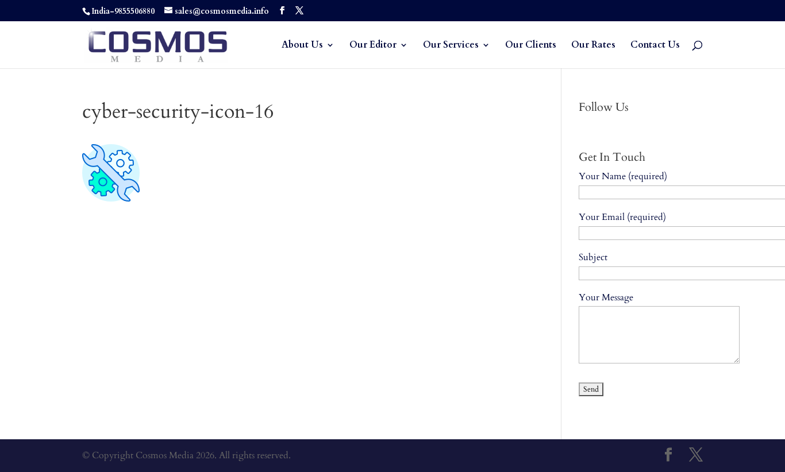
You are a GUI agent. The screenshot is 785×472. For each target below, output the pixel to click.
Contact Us (655, 46)
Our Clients (530, 46)
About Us (302, 46)
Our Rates (593, 46)
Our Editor (373, 46)
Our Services (451, 46)
